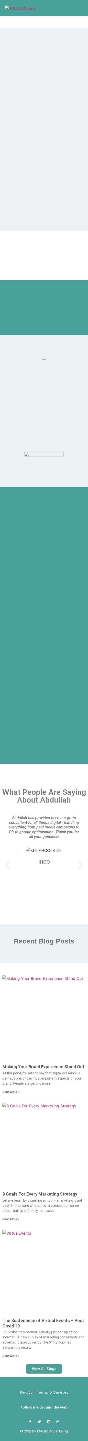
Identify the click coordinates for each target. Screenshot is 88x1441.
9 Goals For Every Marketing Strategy (39, 1194)
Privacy (26, 1392)
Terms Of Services (52, 1392)
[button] (7, 865)
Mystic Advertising (52, 1431)
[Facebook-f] (30, 1421)
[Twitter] (39, 1421)
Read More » (10, 1092)
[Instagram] (58, 1421)
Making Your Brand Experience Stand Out (43, 1066)
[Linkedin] (48, 1421)
